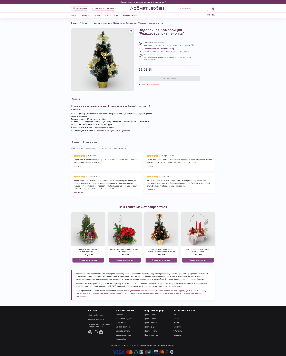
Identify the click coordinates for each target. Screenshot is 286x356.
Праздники (96, 15)
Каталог (74, 15)
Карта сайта (121, 339)
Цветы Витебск (150, 323)
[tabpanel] (143, 118)
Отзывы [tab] (75, 142)
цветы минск (81, 296)
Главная (75, 23)
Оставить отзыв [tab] (90, 142)
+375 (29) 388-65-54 (96, 319)
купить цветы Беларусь (195, 291)
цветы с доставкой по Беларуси (170, 291)
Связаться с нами (123, 335)
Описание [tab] (76, 99)
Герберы (176, 319)
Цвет (107, 15)
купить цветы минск (172, 293)
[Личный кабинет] (207, 8)
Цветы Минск (150, 315)
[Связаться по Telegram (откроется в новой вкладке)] (101, 332)
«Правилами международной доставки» (113, 131)
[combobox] (190, 8)
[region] (102, 59)
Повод (84, 15)
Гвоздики (177, 327)
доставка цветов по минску (103, 293)
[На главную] (147, 8)
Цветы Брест (150, 319)
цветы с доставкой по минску (129, 293)
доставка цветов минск (192, 293)
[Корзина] (212, 8)
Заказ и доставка (123, 327)
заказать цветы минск (153, 293)
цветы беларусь (83, 293)
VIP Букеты (178, 331)
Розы (175, 315)
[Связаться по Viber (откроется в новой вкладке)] (90, 332)
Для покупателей (129, 15)
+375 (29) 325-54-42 (96, 327)
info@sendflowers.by (96, 315)
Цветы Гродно (150, 327)
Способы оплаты (123, 331)
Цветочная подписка (124, 319)
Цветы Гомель (150, 331)
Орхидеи (176, 323)
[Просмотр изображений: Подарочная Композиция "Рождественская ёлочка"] (131, 31)
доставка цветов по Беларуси (142, 291)
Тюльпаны (177, 335)
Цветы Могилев (151, 335)
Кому (116, 15)
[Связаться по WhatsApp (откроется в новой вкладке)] (95, 332)
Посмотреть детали (88, 260)
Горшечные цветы (101, 23)
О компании (121, 323)
